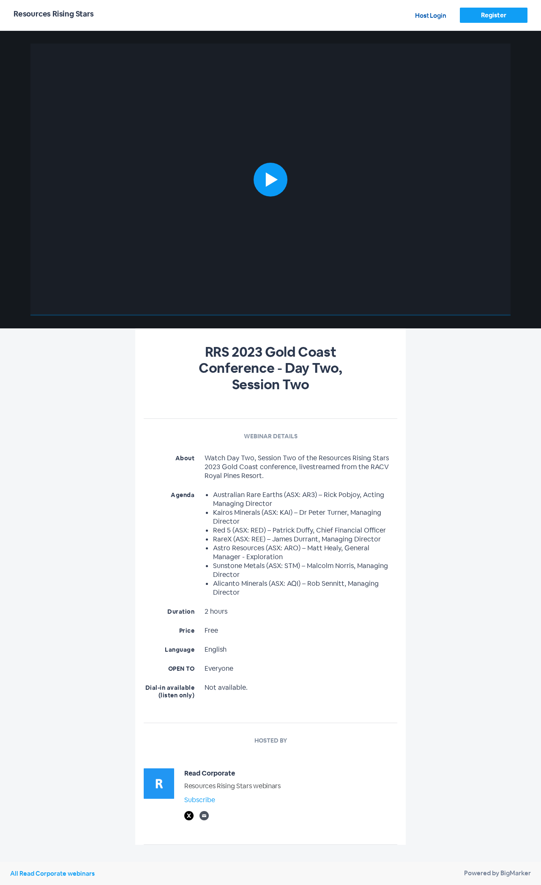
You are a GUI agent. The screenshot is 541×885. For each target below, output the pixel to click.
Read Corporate (209, 773)
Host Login (430, 15)
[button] (270, 180)
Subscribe (199, 799)
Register (493, 15)
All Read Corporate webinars (52, 873)
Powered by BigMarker (497, 873)
